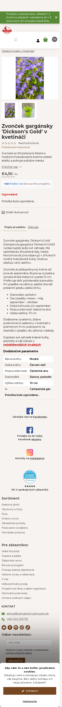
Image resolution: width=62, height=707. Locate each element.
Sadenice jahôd (10, 504)
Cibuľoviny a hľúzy (12, 509)
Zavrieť (24, 209)
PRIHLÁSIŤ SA (15, 660)
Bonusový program (13, 565)
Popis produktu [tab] (14, 227)
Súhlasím (32, 690)
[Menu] (54, 39)
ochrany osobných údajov (19, 652)
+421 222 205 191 (17, 619)
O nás (5, 579)
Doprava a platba (11, 555)
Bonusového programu (36, 183)
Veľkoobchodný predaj (14, 583)
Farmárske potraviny (13, 532)
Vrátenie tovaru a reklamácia (18, 574)
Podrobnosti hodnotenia (16, 147)
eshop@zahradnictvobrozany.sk (28, 613)
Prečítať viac (10, 166)
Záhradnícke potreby (13, 523)
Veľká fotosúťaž (11, 551)
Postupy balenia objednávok (18, 569)
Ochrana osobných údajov (16, 597)
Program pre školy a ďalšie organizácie (24, 588)
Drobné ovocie (10, 518)
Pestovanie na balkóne (15, 527)
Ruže (5, 513)
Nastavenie (30, 701)
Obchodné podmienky (15, 593)
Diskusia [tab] (33, 227)
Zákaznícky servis (12, 560)
